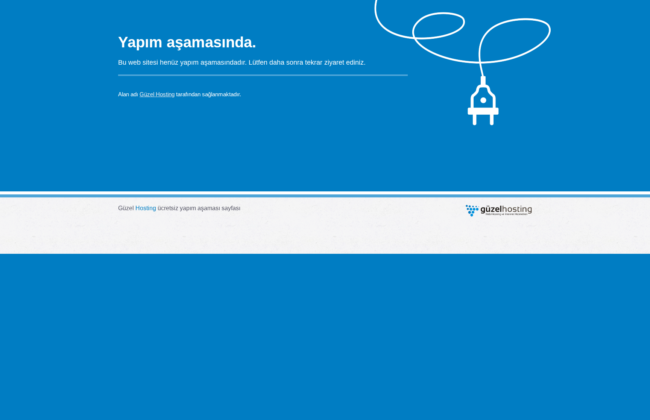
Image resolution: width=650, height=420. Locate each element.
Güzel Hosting (157, 94)
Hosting (145, 208)
